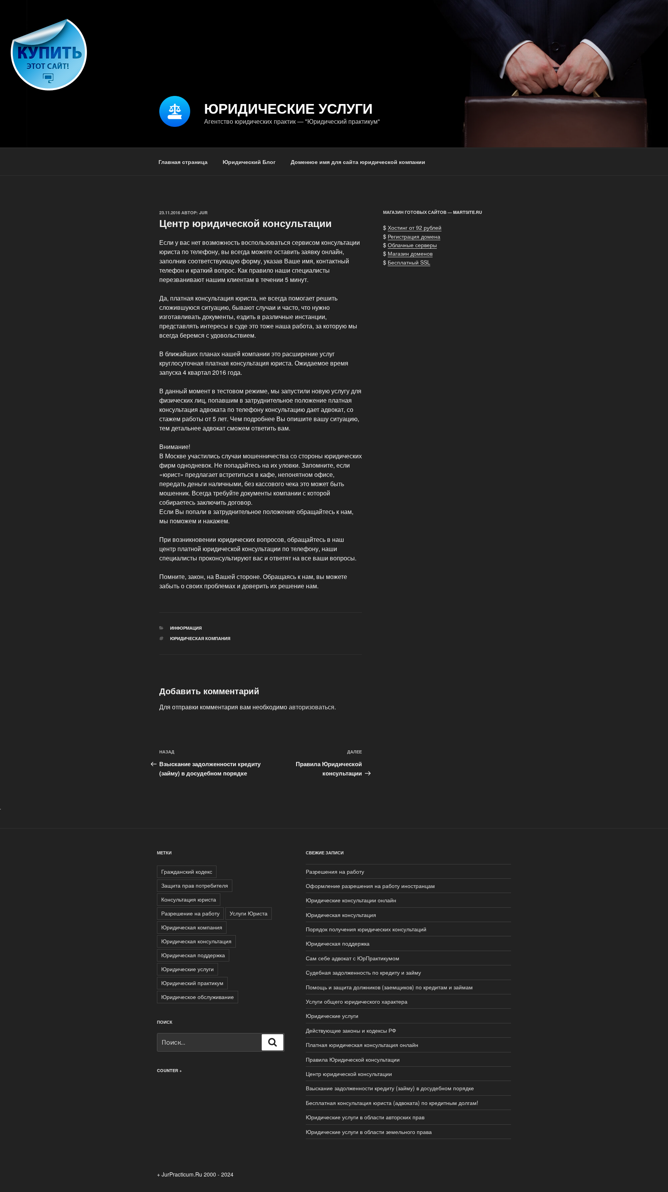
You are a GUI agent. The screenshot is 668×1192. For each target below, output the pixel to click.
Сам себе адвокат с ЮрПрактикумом (352, 958)
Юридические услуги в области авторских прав (365, 1117)
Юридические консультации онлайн (351, 900)
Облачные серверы (412, 245)
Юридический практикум (192, 983)
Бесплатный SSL (409, 262)
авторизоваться (311, 706)
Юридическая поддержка (193, 955)
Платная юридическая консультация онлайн (362, 1045)
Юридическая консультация (196, 941)
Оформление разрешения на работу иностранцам (370, 886)
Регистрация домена (414, 236)
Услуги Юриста (249, 913)
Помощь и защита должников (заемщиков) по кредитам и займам (389, 987)
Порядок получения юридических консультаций (366, 929)
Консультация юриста (188, 899)
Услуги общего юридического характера (356, 1001)
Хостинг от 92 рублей (414, 227)
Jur (203, 212)
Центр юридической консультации (349, 1074)
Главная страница (183, 162)
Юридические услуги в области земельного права (369, 1132)
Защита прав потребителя (194, 885)
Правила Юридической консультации (353, 1059)
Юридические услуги (288, 108)
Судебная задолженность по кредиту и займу (363, 972)
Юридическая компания (200, 638)
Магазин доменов (410, 253)
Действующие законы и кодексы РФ (351, 1030)
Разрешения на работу (335, 871)
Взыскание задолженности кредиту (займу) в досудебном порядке (390, 1088)
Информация (186, 628)
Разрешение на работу (190, 913)
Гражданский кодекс (186, 871)
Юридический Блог (249, 162)
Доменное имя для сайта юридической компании (358, 162)
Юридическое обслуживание (197, 997)
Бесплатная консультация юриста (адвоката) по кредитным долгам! (392, 1103)
